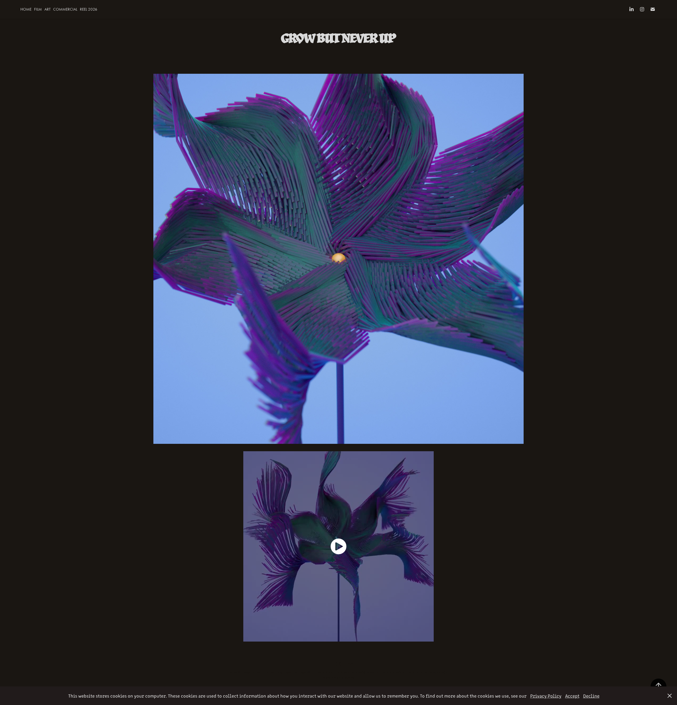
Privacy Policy (332, 678)
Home (25, 9)
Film (38, 9)
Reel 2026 (88, 9)
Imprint (349, 678)
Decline (591, 696)
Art (47, 9)
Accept (572, 696)
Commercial (65, 9)
